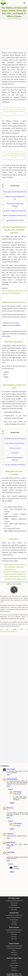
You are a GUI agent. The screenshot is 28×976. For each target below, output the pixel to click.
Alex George (11, 769)
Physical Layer (15, 452)
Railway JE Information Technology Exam (15, 215)
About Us (14, 960)
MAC (18, 325)
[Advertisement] (14, 34)
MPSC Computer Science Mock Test (14, 443)
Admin (15, 866)
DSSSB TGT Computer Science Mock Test (15, 210)
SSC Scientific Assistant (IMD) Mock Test (15, 191)
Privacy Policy (14, 963)
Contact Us (14, 970)
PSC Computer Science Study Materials (14, 438)
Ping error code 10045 (15, 448)
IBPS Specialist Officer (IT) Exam (15, 220)
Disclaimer (14, 967)
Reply (8, 774)
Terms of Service (14, 965)
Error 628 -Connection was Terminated (15, 464)
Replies (10, 789)
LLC (17, 323)
